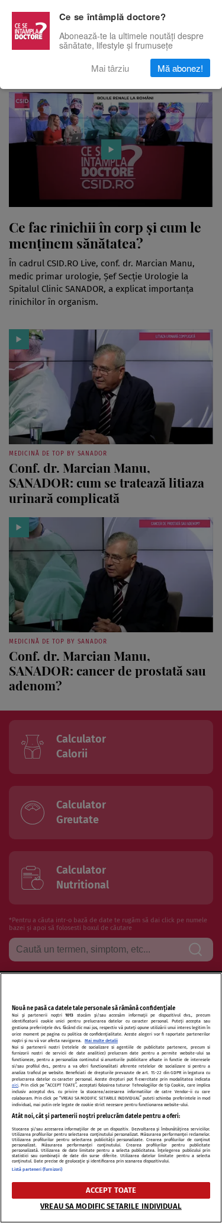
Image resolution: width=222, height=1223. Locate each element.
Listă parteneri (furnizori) (37, 1169)
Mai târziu (110, 68)
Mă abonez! (180, 68)
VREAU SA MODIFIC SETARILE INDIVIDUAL (111, 1206)
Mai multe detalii (101, 1040)
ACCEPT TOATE (111, 1190)
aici (15, 1085)
